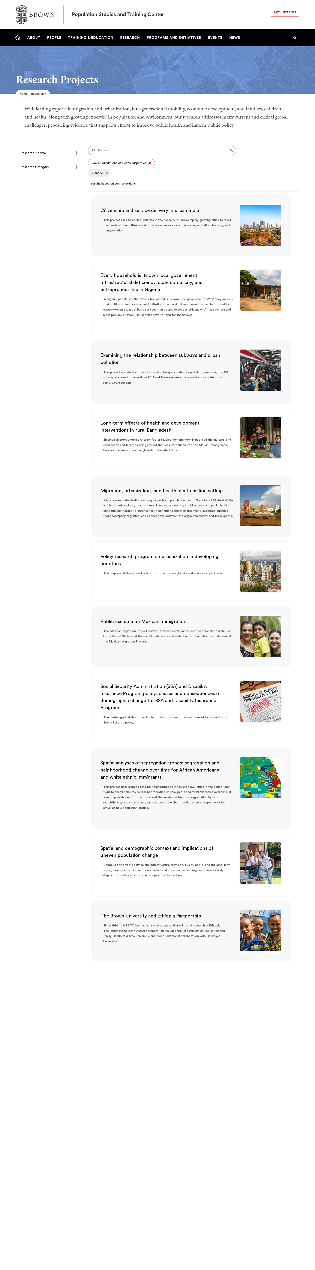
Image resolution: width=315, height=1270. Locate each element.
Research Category (35, 167)
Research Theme (33, 153)
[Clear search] (231, 150)
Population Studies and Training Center (118, 14)
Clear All (97, 172)
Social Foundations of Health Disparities (119, 163)
